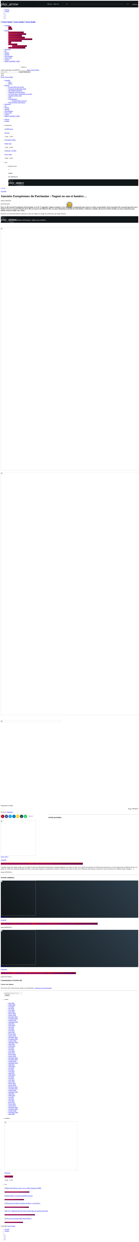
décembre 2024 (13, 1037)
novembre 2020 (13, 1109)
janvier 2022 (12, 1085)
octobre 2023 (12, 1061)
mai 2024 (11, 1049)
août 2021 (11, 1094)
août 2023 (11, 1065)
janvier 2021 (12, 1105)
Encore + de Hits (8, 154)
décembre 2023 (13, 1058)
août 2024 (11, 1044)
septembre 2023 (13, 1063)
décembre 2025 (13, 1017)
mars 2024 (11, 1053)
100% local (7, 133)
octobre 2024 (12, 1041)
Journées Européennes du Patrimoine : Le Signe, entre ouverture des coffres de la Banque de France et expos (42, 864)
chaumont (10, 812)
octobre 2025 (12, 1020)
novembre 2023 (13, 1059)
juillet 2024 (11, 1046)
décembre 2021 (13, 1087)
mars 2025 (11, 1032)
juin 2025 (11, 1027)
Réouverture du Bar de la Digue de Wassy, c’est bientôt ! (17, 1207)
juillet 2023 (11, 1066)
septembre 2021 (13, 1092)
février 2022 (12, 1083)
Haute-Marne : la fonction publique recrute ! (14, 1199)
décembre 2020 (13, 1107)
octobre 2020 (12, 1111)
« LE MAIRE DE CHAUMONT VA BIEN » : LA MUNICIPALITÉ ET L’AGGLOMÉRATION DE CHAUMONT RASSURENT (49, 924)
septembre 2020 (13, 1112)
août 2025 (11, 1024)
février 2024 (12, 1054)
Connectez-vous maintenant (43, 988)
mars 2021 (11, 1102)
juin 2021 (11, 1097)
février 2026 (12, 1013)
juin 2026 (11, 1006)
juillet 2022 (11, 1075)
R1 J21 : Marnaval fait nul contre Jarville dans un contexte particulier (20, 1214)
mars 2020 (11, 1114)
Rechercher (24, 72)
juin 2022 (11, 1076)
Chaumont (4, 969)
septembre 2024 (13, 1042)
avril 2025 (11, 1030)
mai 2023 (11, 1070)
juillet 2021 (11, 1095)
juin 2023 (11, 1068)
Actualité (3, 191)
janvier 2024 (12, 1056)
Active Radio (11, 1226)
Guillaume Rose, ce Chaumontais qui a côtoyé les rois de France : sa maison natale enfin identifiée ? (38, 973)
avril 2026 (11, 1010)
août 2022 (11, 1073)
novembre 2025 (13, 1018)
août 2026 (11, 1003)
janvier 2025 (12, 1036)
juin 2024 (11, 1047)
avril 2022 (11, 1080)
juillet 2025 (11, 1025)
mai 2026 (11, 1008)
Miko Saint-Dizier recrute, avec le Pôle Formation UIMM (17, 1192)
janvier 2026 (12, 1015)
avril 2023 (11, 1071)
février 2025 (12, 1034)
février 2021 (12, 1104)
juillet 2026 (11, 1005)
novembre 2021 (13, 1088)
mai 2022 (11, 1078)
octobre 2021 (12, 1090)
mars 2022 (11, 1082)
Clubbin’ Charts (8, 143)
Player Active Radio (33, 70)
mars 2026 (11, 1012)
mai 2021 (11, 1099)
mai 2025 (11, 1029)
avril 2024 (11, 1051)
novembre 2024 (13, 1039)
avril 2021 (11, 1100)
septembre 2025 (13, 1022)
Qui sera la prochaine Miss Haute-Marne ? (14, 1222)
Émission (7, 1173)
